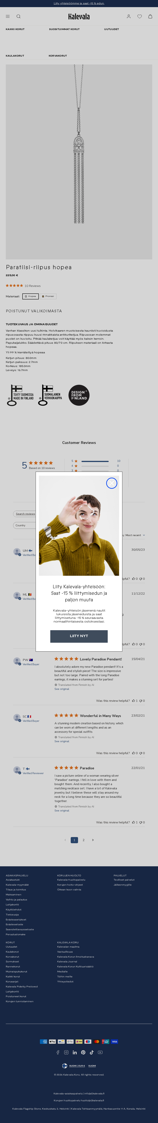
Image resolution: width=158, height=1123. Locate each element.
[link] (79, 526)
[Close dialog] (112, 483)
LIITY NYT (79, 636)
